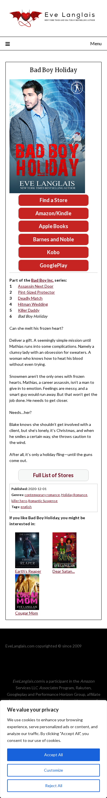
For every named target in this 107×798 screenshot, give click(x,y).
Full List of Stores (53, 475)
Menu (96, 43)
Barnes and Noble (53, 239)
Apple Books (53, 226)
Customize (53, 770)
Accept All (53, 754)
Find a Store (53, 200)
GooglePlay (53, 265)
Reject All (53, 785)
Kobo (53, 252)
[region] (53, 749)
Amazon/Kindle (53, 213)
